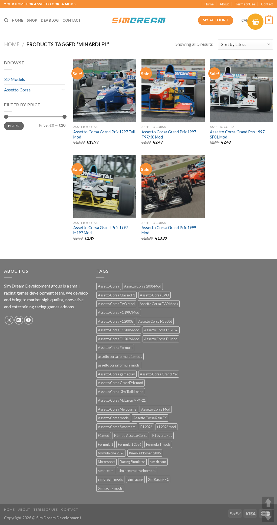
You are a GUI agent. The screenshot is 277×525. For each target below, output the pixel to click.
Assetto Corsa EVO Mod (116, 304)
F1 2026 (146, 427)
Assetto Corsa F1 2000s (115, 321)
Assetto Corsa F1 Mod (160, 339)
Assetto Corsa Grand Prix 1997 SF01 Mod (237, 134)
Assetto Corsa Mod (155, 409)
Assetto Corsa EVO (154, 295)
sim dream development (137, 470)
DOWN (268, 516)
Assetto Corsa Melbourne (117, 409)
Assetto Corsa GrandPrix (158, 374)
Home (209, 4)
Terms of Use (245, 4)
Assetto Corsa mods (113, 418)
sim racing (135, 479)
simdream (106, 470)
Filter (13, 126)
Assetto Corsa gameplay (116, 374)
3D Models (14, 79)
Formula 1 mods (158, 444)
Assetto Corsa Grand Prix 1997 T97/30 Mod (168, 134)
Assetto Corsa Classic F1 (116, 295)
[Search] (6, 20)
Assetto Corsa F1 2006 (155, 321)
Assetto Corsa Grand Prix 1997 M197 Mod (100, 230)
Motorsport (106, 462)
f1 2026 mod (166, 427)
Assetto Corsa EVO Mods (159, 304)
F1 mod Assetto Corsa (130, 435)
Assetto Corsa (17, 89)
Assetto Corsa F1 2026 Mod (118, 339)
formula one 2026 (111, 453)
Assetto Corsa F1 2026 (161, 330)
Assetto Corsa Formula (115, 347)
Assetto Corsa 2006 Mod (142, 286)
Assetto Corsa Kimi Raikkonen (120, 391)
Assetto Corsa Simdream (117, 427)
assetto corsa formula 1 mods (120, 356)
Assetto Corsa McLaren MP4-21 (122, 400)
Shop (32, 20)
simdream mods (110, 479)
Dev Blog (50, 20)
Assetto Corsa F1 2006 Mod (118, 330)
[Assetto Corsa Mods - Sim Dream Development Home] (138, 20)
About (224, 4)
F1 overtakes (162, 435)
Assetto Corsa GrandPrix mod (120, 383)
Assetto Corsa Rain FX (150, 418)
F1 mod (103, 435)
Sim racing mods (110, 488)
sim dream (158, 462)
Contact (267, 4)
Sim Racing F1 (158, 479)
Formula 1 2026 (129, 444)
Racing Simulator (132, 462)
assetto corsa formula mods (119, 365)
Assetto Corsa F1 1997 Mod (118, 312)
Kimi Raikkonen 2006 (145, 453)
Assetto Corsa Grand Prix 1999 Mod (168, 230)
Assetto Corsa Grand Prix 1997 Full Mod (104, 134)
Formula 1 (105, 444)
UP (268, 503)
